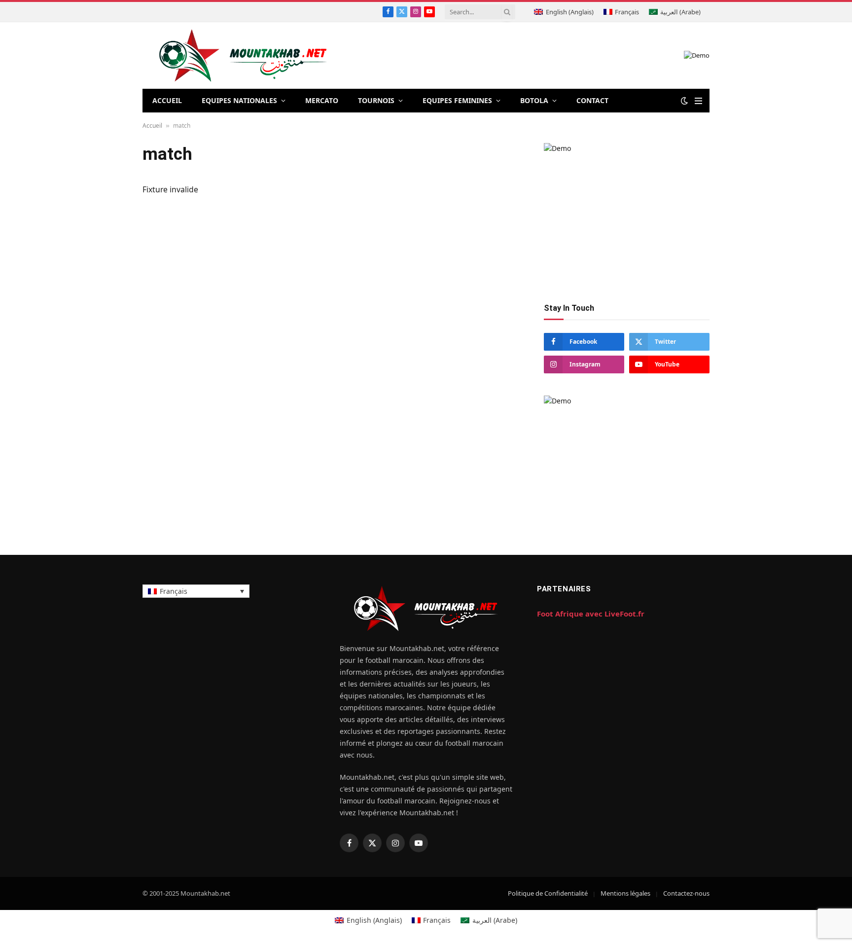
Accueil (152, 125)
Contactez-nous (686, 893)
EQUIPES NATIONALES (239, 100)
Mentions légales (625, 893)
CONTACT (592, 100)
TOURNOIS (376, 100)
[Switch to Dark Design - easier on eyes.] (684, 101)
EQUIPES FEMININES (457, 100)
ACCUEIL (167, 100)
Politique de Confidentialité (548, 893)
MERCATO (321, 100)
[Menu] (698, 101)
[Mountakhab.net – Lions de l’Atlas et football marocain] (243, 55)
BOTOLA (534, 100)
